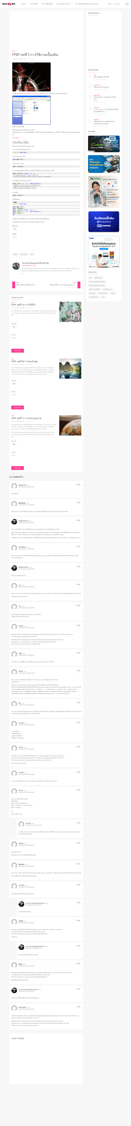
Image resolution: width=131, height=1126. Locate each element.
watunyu (21, 864)
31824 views (104, 114)
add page (92, 293)
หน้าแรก (23, 4)
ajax (103, 297)
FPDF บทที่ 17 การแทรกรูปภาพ (26, 418)
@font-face (98, 278)
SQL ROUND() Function (101, 77)
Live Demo (15, 138)
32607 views (104, 102)
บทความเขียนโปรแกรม (63, 4)
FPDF (13, 51)
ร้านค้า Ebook (34, 4)
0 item (112, 4)
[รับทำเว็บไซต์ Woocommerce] (104, 252)
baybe (20, 964)
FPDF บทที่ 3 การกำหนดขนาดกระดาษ (64, 285)
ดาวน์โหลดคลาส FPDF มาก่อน (32, 93)
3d (90, 278)
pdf (32, 254)
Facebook (97, 85)
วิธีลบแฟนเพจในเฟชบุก (101, 87)
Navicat (96, 107)
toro (20, 653)
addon (113, 293)
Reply (78, 484)
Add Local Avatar (94, 289)
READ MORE (17, 350)
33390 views (104, 89)
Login (118, 4)
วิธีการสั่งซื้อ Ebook (47, 4)
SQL (95, 75)
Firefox (96, 119)
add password (103, 293)
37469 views (104, 79)
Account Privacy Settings (97, 281)
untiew (21, 921)
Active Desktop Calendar (97, 285)
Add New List (107, 289)
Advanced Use (93, 297)
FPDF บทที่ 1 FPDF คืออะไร (25, 285)
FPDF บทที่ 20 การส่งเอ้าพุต (24, 361)
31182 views (104, 126)
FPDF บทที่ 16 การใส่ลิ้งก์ (23, 304)
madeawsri (22, 503)
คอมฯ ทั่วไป (97, 95)
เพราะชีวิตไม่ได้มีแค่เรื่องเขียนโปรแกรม (86, 4)
